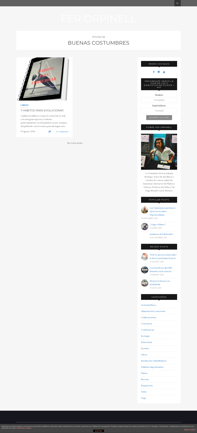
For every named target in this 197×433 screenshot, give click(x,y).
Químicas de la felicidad (161, 234)
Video (144, 392)
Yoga (143, 398)
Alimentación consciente (153, 311)
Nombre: (159, 95)
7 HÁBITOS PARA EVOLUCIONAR (42, 110)
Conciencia (146, 323)
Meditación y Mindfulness (153, 361)
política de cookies (24, 428)
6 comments (62, 131)
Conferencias (147, 330)
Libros (25, 105)
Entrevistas (146, 342)
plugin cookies (190, 430)
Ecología (145, 336)
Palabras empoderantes (152, 367)
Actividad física (148, 305)
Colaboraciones (148, 317)
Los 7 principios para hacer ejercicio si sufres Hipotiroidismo (163, 211)
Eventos (145, 348)
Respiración (147, 385)
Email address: (159, 105)
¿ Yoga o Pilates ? (158, 224)
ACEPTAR (98, 431)
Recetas (145, 379)
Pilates (144, 373)
